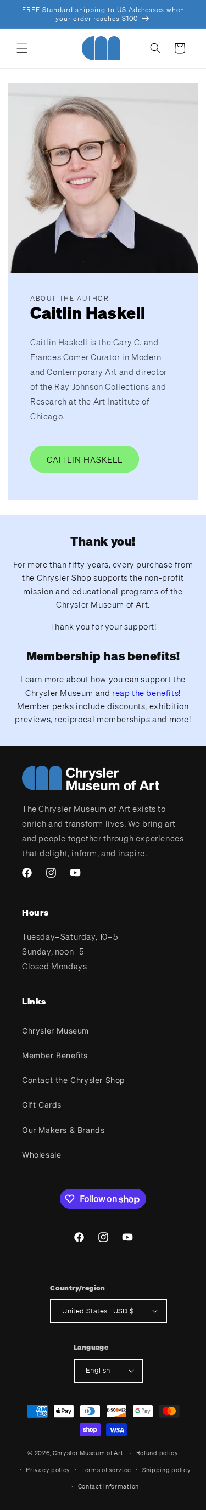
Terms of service (106, 1470)
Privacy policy (48, 1470)
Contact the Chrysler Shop (73, 1080)
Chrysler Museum (55, 1030)
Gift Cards (42, 1104)
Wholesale (41, 1154)
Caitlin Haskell (85, 458)
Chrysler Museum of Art (88, 1453)
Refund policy (157, 1453)
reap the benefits (145, 692)
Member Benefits (55, 1055)
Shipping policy (166, 1470)
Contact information (108, 1486)
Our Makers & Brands (63, 1130)
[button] (22, 48)
